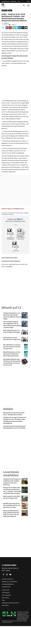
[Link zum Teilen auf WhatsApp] (13, 27)
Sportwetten (5, 597)
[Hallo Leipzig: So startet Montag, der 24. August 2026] (24, 498)
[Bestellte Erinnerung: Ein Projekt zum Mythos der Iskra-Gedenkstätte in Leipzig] (24, 506)
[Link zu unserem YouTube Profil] (10, 574)
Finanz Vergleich (6, 595)
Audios (10, 10)
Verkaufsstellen (6, 586)
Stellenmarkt (13, 1)
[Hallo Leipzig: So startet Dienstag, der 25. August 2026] (24, 340)
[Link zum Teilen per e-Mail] (22, 27)
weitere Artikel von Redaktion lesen (13, 209)
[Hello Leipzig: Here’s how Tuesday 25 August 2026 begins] (24, 332)
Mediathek (4, 10)
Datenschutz (5, 605)
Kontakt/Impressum (7, 579)
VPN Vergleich (6, 592)
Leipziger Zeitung (5, 1)
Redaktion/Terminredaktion (9, 581)
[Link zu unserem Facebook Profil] (3, 574)
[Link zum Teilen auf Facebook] (7, 27)
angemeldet (12, 264)
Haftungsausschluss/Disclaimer (10, 603)
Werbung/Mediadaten (8, 584)
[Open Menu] (28, 5)
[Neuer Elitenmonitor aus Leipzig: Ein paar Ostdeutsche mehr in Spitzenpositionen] (24, 354)
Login (28, 1)
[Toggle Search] (24, 5)
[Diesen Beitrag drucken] (26, 27)
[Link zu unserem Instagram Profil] (7, 574)
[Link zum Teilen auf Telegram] (16, 27)
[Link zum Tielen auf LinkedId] (19, 27)
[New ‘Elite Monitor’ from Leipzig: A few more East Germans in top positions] (24, 347)
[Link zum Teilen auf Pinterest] (10, 27)
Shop (19, 1)
